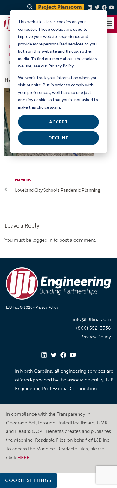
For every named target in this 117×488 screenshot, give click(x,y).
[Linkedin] (89, 7)
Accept (58, 121)
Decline (58, 137)
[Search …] (29, 7)
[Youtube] (111, 7)
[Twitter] (97, 7)
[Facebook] (104, 7)
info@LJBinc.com (92, 319)
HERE (23, 457)
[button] (108, 23)
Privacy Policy (47, 307)
